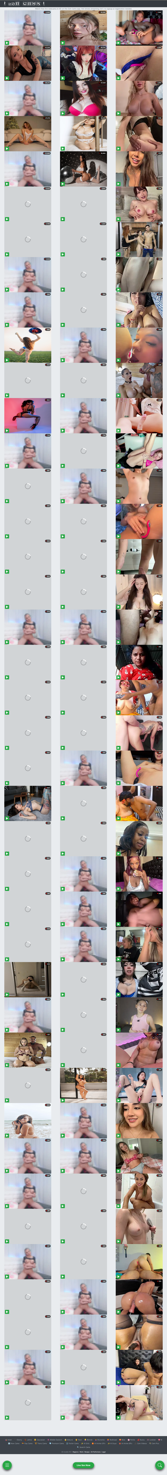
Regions (75, 1452)
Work (81, 1452)
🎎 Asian (8, 1440)
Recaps (87, 1452)
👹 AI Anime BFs (125, 1443)
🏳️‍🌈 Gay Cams (27, 1443)
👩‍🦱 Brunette (100, 1440)
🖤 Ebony (18, 1440)
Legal (104, 1452)
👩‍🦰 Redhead (112, 1440)
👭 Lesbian (151, 1440)
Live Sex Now (83, 1465)
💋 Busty (141, 1440)
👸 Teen (78, 1440)
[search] (159, 1465)
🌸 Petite (131, 1440)
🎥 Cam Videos (141, 1443)
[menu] (7, 1465)
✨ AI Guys (112, 1443)
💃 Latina (28, 1440)
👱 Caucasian (39, 1440)
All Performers (96, 1452)
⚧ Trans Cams (41, 1443)
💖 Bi (160, 1440)
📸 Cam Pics (154, 1443)
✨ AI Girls (85, 1443)
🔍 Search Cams (83, 1447)
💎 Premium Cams (56, 1443)
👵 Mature (68, 1440)
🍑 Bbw (122, 1440)
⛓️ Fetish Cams (72, 1443)
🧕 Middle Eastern (54, 1440)
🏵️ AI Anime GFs (98, 1443)
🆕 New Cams (13, 1443)
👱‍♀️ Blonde (88, 1440)
